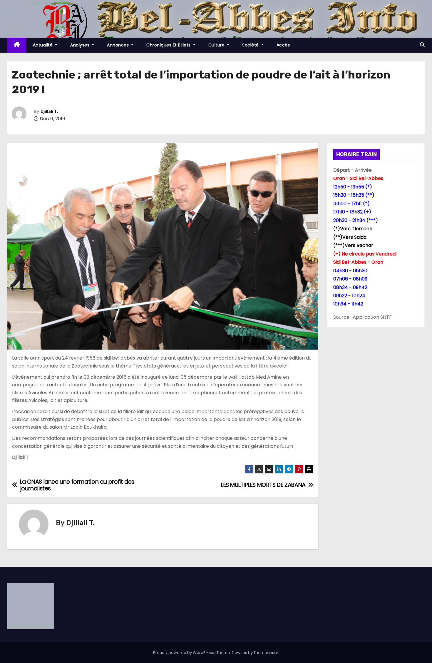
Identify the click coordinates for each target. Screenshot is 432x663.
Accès (283, 45)
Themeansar (266, 652)
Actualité (43, 45)
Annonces (118, 45)
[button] (422, 44)
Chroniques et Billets (169, 45)
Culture (217, 45)
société (251, 45)
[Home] (16, 45)
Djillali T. (49, 111)
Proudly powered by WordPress (184, 652)
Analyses (80, 45)
